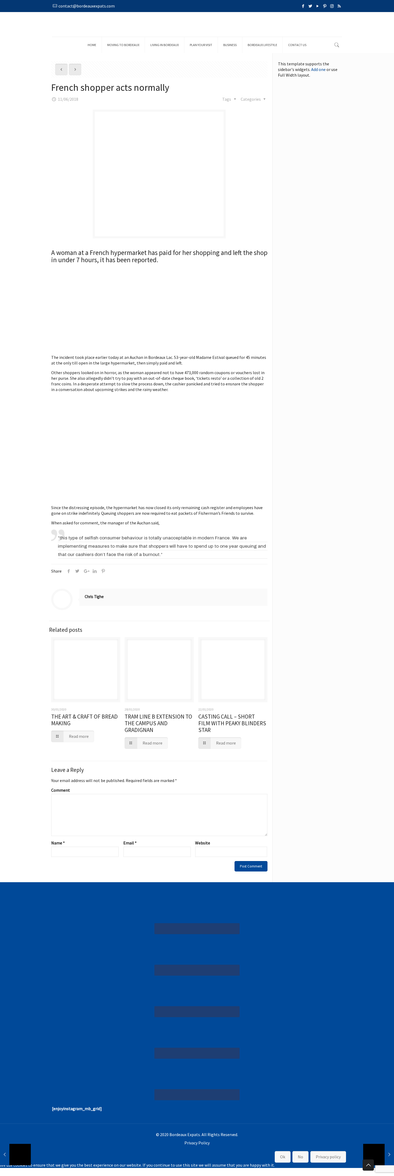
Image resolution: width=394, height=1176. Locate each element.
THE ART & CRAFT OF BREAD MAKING (84, 720)
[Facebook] (303, 6)
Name (58, 843)
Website (202, 843)
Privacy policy (328, 1156)
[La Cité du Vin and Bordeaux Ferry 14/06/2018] (378, 1154)
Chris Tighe (94, 596)
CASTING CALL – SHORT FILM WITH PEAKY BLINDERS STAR (232, 723)
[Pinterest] (325, 6)
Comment (60, 790)
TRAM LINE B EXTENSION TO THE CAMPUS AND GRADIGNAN (158, 723)
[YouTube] (317, 6)
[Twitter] (310, 6)
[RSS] (339, 6)
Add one (318, 69)
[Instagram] (332, 6)
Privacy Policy (197, 1142)
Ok (282, 1156)
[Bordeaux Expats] (197, 24)
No (300, 1156)
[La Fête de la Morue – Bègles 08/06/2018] (15, 1154)
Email (130, 843)
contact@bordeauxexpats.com (86, 6)
